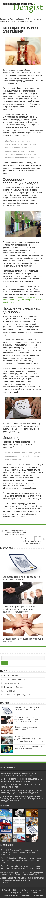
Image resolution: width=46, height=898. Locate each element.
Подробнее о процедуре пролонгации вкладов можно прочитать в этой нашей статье (23, 299)
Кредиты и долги (11, 683)
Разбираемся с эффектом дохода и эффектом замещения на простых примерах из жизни (31, 540)
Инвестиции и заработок (15, 679)
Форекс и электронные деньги (17, 695)
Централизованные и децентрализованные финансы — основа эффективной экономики (29, 739)
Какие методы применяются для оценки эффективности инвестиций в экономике (16, 531)
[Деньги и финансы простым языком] (23, 7)
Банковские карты (12, 675)
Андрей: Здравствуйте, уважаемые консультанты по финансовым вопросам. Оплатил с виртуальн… (22, 880)
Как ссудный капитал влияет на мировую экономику (28, 747)
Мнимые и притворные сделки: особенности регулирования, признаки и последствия (19, 609)
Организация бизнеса (13, 687)
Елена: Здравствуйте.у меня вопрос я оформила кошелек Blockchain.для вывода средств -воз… (21, 867)
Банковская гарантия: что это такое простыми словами (21, 578)
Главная (4, 19)
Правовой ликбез (17, 19)
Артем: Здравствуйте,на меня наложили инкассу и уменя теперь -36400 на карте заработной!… (21, 873)
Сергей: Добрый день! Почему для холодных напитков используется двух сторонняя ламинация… (20, 852)
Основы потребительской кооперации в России (25, 728)
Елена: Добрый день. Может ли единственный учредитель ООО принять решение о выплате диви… (20, 860)
